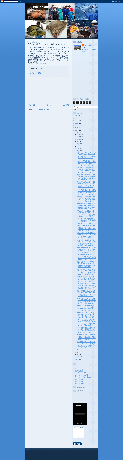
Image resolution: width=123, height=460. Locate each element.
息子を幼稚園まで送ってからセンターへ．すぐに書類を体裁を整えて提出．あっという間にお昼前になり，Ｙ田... (86, 293)
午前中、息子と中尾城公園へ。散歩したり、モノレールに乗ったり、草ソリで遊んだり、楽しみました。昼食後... (86, 235)
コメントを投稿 (35, 73)
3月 (78, 352)
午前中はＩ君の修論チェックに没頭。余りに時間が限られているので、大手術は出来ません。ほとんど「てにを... (86, 170)
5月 (78, 151)
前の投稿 (66, 105)
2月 (78, 354)
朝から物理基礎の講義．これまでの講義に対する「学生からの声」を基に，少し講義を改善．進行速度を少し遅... (86, 177)
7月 (78, 146)
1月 (78, 357)
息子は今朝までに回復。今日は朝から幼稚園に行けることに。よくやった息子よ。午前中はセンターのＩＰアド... (86, 213)
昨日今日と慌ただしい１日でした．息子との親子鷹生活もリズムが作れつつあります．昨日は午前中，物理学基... (86, 271)
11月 (78, 137)
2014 (77, 116)
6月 (78, 148)
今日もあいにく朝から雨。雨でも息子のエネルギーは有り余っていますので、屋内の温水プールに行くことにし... (86, 322)
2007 (77, 132)
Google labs (79, 379)
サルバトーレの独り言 (81, 375)
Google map (79, 381)
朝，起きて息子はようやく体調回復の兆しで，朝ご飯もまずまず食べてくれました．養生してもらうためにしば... (86, 184)
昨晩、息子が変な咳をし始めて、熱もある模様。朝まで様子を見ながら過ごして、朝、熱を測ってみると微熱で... (86, 221)
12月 (78, 134)
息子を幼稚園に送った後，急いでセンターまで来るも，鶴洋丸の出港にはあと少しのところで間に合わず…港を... (86, 162)
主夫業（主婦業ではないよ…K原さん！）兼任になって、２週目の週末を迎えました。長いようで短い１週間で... (86, 250)
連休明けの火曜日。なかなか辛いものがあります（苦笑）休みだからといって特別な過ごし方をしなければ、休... (86, 344)
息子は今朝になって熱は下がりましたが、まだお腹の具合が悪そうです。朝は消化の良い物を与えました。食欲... (86, 192)
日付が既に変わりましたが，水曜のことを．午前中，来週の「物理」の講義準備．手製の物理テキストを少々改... (86, 337)
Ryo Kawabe (88, 45)
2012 (77, 120)
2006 (77, 360)
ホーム (49, 105)
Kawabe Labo (79, 367)
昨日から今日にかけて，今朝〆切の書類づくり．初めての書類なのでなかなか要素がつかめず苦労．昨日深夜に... (86, 300)
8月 (78, 144)
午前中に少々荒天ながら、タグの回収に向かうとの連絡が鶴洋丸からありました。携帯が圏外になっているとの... (86, 155)
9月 (78, 141)
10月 (78, 139)
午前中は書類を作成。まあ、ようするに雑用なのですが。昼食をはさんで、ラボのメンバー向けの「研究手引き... (86, 257)
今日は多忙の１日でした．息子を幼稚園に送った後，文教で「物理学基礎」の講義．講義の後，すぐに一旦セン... (86, 228)
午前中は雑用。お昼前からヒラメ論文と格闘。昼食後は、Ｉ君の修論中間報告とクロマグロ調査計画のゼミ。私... (86, 206)
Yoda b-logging (80, 369)
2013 (77, 118)
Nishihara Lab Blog (81, 373)
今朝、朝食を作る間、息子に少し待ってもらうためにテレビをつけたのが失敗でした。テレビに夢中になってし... (86, 242)
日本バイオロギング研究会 (83, 377)
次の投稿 (32, 105)
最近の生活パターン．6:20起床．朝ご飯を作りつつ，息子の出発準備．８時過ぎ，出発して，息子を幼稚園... (86, 264)
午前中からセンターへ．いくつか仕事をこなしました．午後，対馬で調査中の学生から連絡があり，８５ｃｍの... (86, 315)
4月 (78, 350)
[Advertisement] (40, 90)
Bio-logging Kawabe (47, 7)
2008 (77, 130)
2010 (77, 125)
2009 (77, 128)
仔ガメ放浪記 (79, 371)
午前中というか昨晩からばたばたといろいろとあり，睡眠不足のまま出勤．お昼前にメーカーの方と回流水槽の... (86, 308)
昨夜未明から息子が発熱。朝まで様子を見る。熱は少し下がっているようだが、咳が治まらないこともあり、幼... (86, 199)
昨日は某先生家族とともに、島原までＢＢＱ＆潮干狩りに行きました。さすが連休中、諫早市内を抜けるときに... (86, 330)
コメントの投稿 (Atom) (41, 109)
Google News (79, 383)
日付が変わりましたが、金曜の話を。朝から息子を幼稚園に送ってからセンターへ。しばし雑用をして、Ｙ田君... (86, 286)
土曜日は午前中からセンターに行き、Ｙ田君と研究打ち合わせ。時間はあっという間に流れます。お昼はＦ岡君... (86, 279)
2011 (77, 123)
